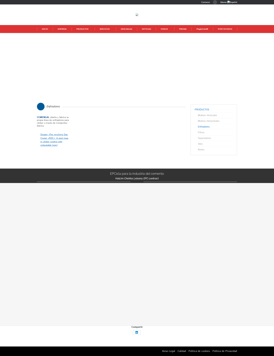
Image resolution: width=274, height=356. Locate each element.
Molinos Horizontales (208, 121)
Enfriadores (204, 127)
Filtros (201, 132)
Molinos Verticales (207, 115)
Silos (200, 144)
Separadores (204, 138)
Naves (201, 149)
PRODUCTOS (202, 109)
